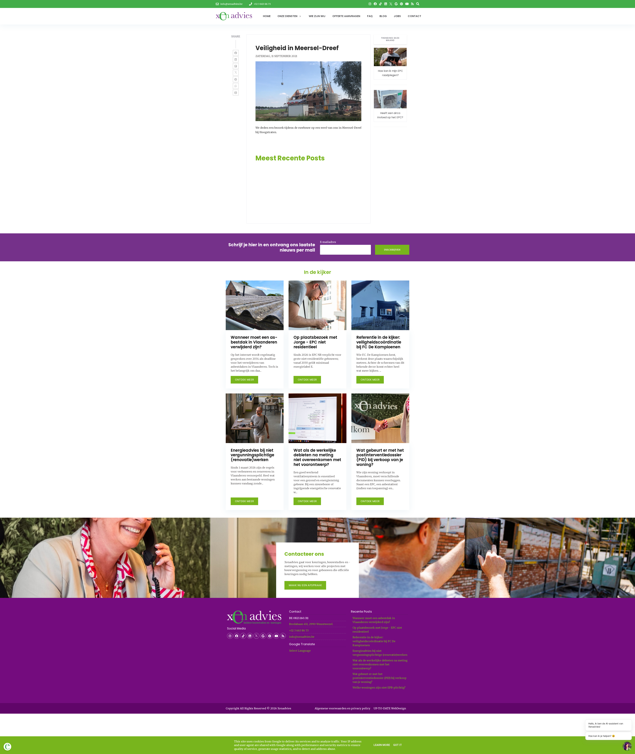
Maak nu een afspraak (305, 585)
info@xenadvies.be (301, 636)
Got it (397, 745)
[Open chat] (627, 746)
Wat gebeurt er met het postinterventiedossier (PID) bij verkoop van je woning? (379, 678)
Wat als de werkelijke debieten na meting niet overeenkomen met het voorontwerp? (380, 664)
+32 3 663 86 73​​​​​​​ (299, 630)
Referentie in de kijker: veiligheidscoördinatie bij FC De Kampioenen (374, 641)
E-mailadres (328, 242)
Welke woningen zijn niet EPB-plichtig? (379, 687)
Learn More (382, 745)
